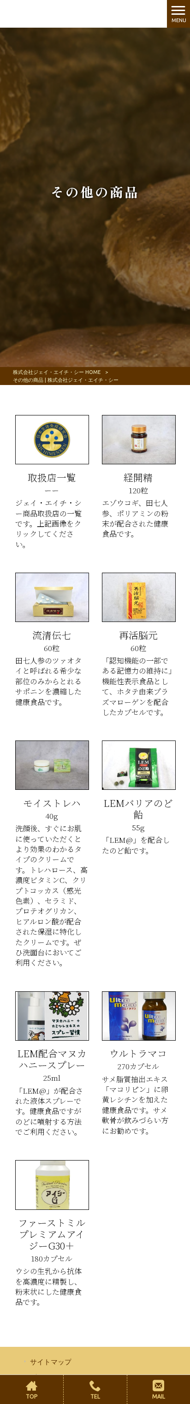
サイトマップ (50, 1362)
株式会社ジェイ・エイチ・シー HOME (57, 372)
